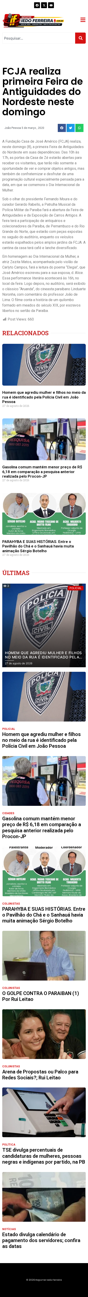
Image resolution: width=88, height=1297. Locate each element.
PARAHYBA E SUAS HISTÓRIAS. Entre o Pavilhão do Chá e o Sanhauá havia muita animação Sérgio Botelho (38, 546)
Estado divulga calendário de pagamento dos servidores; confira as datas (41, 1240)
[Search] (80, 38)
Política (8, 1144)
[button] (62, 128)
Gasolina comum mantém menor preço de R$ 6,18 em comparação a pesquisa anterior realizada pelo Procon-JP (42, 472)
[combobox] (38, 38)
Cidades (8, 813)
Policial (8, 729)
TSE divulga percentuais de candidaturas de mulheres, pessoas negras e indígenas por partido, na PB (43, 1156)
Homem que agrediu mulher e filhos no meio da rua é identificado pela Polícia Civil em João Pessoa (44, 397)
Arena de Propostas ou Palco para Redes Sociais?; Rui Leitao (40, 1074)
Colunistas (11, 903)
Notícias (9, 1229)
